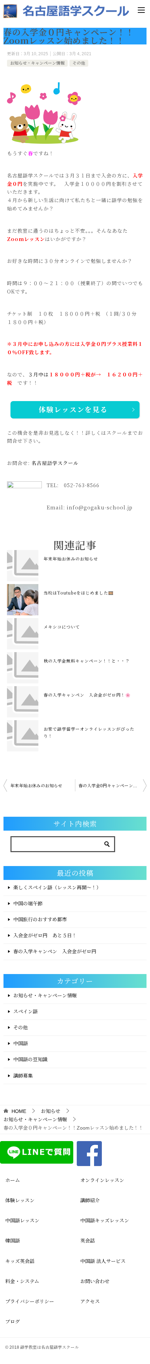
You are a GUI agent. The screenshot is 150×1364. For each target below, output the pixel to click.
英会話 (87, 1241)
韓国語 (12, 1241)
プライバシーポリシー (29, 1301)
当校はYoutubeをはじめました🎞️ (79, 593)
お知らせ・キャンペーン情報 (37, 63)
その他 (79, 63)
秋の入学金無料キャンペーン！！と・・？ (87, 661)
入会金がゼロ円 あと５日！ (45, 935)
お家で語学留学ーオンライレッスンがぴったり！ (89, 732)
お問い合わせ (95, 1281)
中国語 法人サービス (103, 1261)
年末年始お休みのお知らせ (71, 559)
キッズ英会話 (20, 1261)
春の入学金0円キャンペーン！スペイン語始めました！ (112, 785)
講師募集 (23, 1076)
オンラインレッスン (102, 1180)
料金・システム (22, 1281)
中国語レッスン (22, 1220)
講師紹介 (90, 1200)
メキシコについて (62, 627)
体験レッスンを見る (73, 410)
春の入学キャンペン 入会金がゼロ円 (54, 951)
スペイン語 (25, 1011)
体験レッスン (20, 1200)
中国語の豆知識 (30, 1059)
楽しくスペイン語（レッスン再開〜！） (57, 887)
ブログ (12, 1321)
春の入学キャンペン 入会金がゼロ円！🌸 (87, 695)
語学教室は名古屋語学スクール (49, 1347)
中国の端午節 (28, 903)
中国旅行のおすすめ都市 (40, 919)
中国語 (20, 1043)
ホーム (12, 1180)
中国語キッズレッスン (104, 1220)
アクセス (90, 1301)
